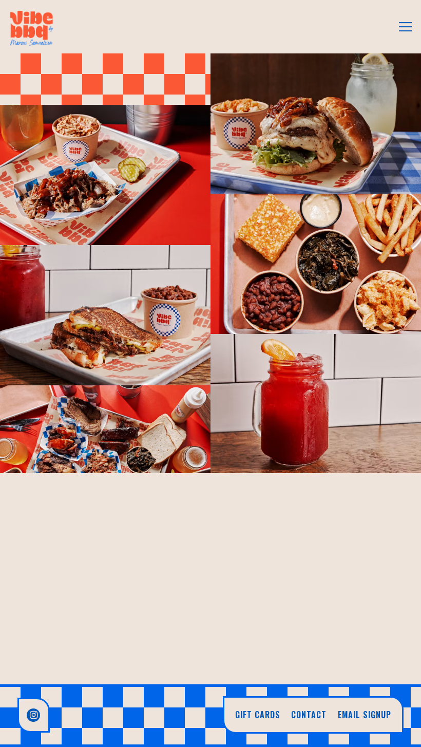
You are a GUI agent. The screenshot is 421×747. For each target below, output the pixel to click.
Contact (309, 714)
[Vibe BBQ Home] (32, 27)
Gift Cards (257, 714)
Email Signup (364, 714)
